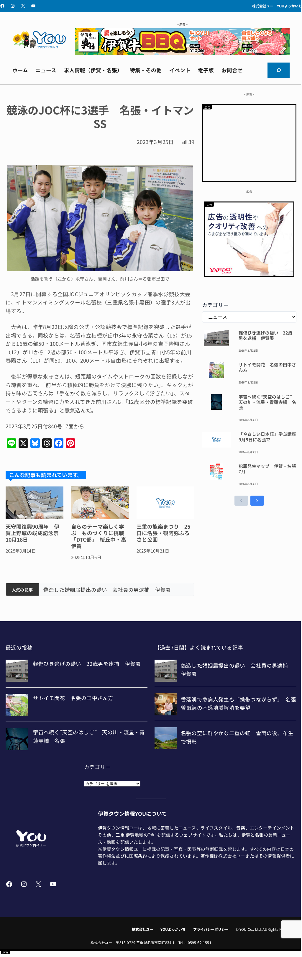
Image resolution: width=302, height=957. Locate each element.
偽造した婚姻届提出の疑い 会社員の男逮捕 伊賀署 (107, 589)
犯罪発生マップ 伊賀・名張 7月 (267, 468)
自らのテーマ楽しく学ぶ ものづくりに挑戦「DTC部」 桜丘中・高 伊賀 (100, 536)
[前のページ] (241, 501)
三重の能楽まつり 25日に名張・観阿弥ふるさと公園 (163, 533)
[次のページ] (257, 501)
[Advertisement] (249, 142)
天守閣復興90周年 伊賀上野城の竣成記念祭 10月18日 (34, 533)
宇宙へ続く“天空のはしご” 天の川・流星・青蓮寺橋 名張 (267, 402)
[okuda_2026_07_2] (182, 52)
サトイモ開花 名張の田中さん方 (267, 367)
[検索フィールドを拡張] (278, 70)
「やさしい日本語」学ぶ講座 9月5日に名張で (267, 436)
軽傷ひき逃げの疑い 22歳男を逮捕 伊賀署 (266, 335)
